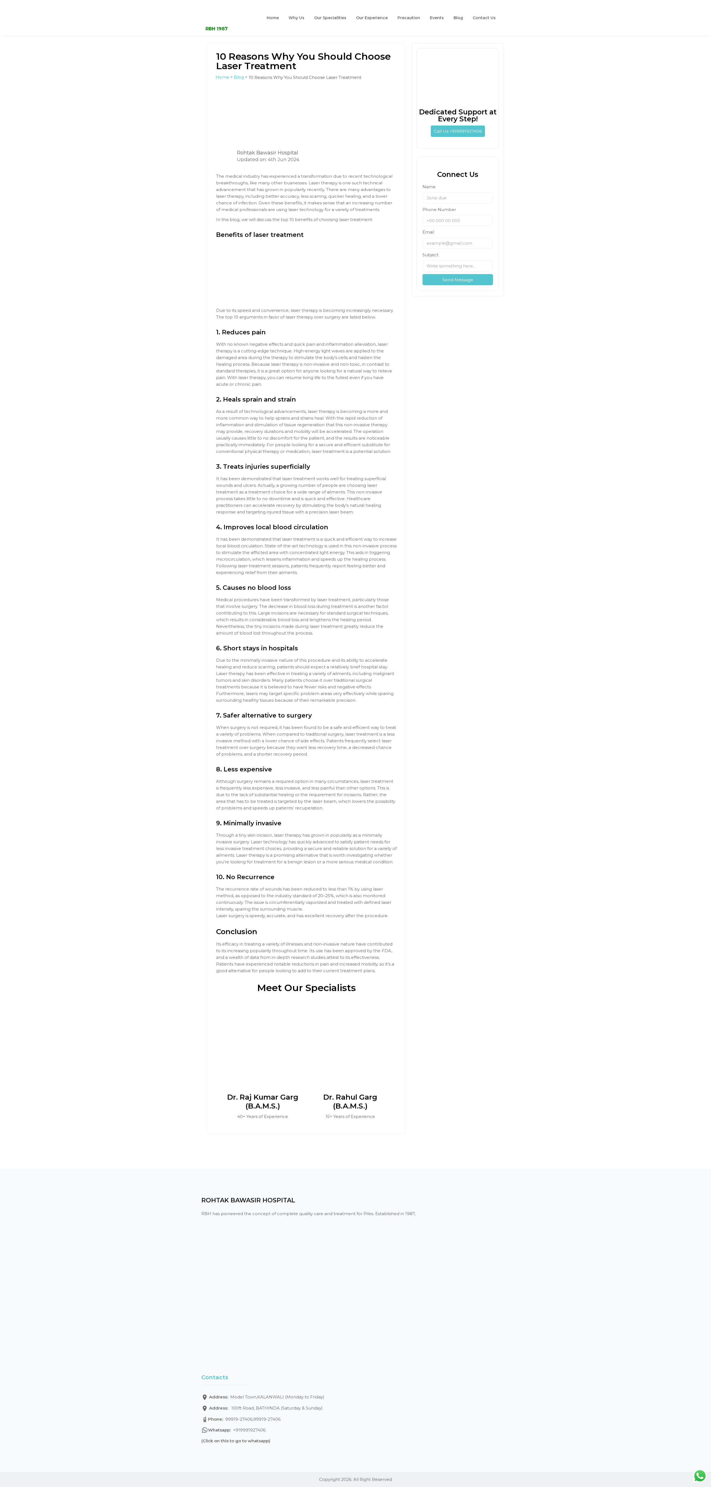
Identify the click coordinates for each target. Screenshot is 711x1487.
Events (437, 17)
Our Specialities (330, 17)
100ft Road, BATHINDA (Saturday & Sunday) (266, 1408)
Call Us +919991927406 (458, 131)
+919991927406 (237, 1430)
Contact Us (484, 17)
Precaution (408, 17)
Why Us (296, 17)
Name (429, 186)
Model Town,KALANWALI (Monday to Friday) (266, 1397)
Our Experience (372, 17)
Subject (430, 254)
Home (273, 17)
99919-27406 (230, 1419)
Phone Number (439, 209)
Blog (458, 17)
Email (428, 232)
